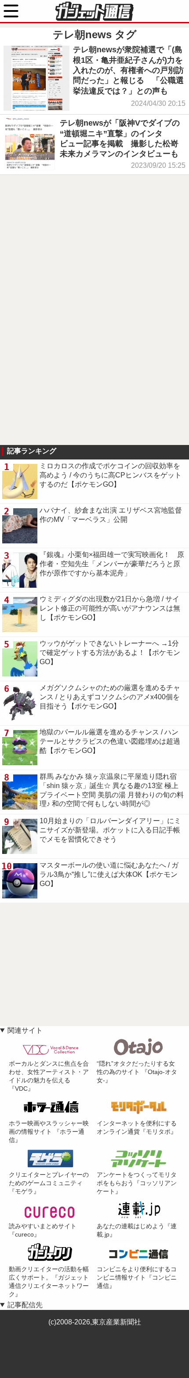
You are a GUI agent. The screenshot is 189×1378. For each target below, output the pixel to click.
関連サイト (25, 1030)
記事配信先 (25, 1305)
